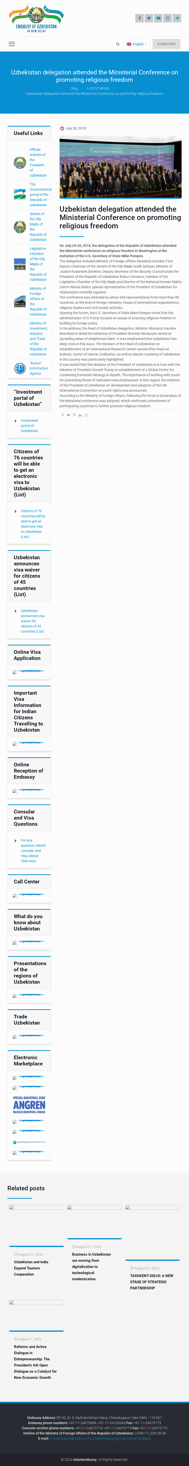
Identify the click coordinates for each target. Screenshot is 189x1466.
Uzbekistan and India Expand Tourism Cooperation (31, 1268)
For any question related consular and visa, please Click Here (33, 850)
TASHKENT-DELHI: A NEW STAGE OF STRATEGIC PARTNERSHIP (151, 1282)
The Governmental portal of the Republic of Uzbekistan (40, 194)
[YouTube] (158, 18)
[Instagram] (167, 18)
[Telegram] (177, 18)
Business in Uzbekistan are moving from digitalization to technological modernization (91, 1266)
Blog (74, 88)
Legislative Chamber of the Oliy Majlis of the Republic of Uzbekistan (38, 264)
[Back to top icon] (169, 1458)
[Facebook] (139, 18)
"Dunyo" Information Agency (39, 368)
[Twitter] (149, 18)
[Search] (118, 44)
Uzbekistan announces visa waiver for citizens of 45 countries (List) (33, 621)
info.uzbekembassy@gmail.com (109, 1438)
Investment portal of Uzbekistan (29, 426)
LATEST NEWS (98, 88)
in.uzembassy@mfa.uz (67, 1438)
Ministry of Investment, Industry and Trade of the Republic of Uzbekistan (39, 338)
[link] (29, 672)
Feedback (143, 1438)
